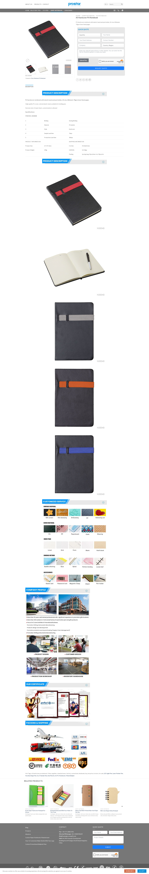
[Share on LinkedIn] (89, 79)
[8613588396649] (123, 10)
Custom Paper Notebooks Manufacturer (37, 837)
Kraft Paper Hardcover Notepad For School (35, 811)
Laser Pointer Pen (118, 773)
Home (78, 15)
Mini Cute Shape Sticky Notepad (109, 810)
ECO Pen (45, 10)
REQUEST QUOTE (101, 68)
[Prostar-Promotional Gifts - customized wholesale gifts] (74, 4)
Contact (46, 4)
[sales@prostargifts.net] (115, 10)
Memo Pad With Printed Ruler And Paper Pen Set (86, 811)
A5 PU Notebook (60, 775)
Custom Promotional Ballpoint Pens (35, 844)
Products (37, 4)
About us (28, 4)
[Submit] (121, 4)
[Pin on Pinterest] (86, 79)
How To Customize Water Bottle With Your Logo (39, 841)
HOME (27, 10)
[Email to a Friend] (83, 79)
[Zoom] (27, 60)
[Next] (70, 39)
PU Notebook (42, 78)
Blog (26, 827)
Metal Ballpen (70, 775)
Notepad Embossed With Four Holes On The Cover (61, 811)
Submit (108, 847)
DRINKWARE (68, 10)
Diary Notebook (56, 10)
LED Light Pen (108, 773)
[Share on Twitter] (80, 79)
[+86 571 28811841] (119, 10)
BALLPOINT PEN (35, 10)
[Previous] (28, 39)
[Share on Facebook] (77, 79)
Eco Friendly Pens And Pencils (46, 775)
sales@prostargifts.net (69, 836)
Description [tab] (29, 86)
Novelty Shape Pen (30, 775)
